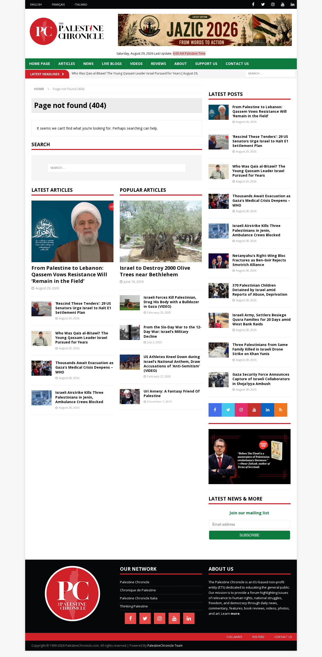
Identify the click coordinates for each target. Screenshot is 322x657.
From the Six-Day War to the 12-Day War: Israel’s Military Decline (173, 331)
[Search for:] (270, 73)
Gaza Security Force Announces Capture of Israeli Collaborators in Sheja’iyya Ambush (261, 379)
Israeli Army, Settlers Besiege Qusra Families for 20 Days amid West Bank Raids (261, 319)
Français (58, 4)
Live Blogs (112, 63)
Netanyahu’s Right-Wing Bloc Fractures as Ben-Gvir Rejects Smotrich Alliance (259, 260)
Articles (66, 63)
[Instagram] (272, 4)
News (88, 63)
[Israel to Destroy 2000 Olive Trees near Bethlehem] (161, 231)
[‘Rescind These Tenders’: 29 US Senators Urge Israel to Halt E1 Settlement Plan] (41, 308)
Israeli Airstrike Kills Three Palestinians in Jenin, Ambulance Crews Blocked (79, 397)
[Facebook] (253, 4)
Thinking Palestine (134, 606)
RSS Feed (258, 637)
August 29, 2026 (47, 288)
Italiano (81, 4)
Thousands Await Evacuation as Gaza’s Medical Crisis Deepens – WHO (84, 367)
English (36, 4)
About (180, 63)
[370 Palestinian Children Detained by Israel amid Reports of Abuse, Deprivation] (219, 290)
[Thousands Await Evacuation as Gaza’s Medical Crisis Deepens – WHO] (41, 368)
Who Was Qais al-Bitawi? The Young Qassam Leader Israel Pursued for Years (81, 337)
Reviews (158, 63)
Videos (136, 63)
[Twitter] (263, 4)
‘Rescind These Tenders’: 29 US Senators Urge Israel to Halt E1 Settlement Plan (83, 308)
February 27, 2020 (159, 376)
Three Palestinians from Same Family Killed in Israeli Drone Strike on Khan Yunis (260, 349)
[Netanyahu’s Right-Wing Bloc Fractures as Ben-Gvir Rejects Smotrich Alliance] (219, 260)
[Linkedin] (292, 4)
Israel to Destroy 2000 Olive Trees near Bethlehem (155, 271)
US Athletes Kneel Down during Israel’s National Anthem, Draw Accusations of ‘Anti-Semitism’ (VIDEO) (172, 363)
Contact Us (237, 63)
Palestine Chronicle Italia (138, 598)
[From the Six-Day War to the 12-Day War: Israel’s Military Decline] (130, 332)
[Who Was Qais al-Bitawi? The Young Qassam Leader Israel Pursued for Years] (41, 338)
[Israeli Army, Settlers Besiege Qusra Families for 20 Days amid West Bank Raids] (219, 320)
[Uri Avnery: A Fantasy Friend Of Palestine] (130, 396)
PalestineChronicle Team (165, 645)
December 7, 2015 (159, 401)
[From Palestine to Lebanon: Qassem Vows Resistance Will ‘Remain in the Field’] (72, 231)
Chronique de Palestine (138, 590)
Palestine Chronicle (134, 582)
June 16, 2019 (133, 281)
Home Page (39, 63)
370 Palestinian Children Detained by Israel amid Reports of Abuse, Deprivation (259, 290)
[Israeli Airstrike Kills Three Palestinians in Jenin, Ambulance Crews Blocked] (41, 397)
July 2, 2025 (154, 342)
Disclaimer (234, 637)
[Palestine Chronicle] (72, 618)
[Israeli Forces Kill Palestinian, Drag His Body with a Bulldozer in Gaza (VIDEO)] (130, 302)
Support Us (206, 63)
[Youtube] (282, 4)
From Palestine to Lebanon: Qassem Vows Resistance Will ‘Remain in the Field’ (69, 274)
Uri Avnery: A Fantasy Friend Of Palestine (172, 393)
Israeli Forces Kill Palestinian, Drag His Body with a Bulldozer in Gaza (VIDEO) (171, 302)
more (235, 613)
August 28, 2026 (69, 378)
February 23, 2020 (159, 312)
